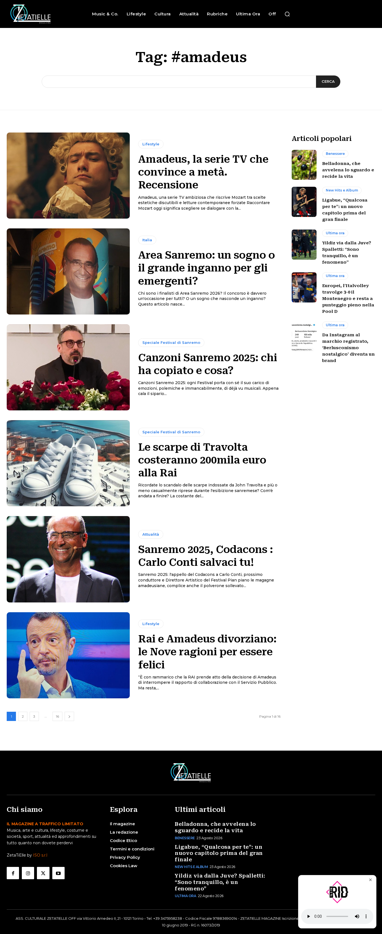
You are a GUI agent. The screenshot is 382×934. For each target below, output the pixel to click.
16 (57, 716)
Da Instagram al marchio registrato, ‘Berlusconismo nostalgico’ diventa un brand (348, 347)
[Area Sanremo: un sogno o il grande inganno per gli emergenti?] (68, 271)
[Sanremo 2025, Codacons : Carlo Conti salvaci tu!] (68, 559)
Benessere (335, 154)
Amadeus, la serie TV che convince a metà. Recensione (203, 172)
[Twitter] (43, 873)
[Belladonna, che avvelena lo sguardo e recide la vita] (304, 165)
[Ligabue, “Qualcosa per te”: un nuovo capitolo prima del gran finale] (304, 202)
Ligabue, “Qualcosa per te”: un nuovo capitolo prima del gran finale (219, 853)
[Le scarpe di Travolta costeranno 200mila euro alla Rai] (68, 463)
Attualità (150, 534)
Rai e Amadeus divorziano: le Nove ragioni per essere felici (207, 652)
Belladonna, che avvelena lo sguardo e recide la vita (348, 170)
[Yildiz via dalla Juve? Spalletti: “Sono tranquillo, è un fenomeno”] (304, 245)
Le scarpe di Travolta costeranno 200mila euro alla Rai (202, 460)
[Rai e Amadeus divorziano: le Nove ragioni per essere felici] (68, 655)
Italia (147, 240)
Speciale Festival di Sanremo (171, 342)
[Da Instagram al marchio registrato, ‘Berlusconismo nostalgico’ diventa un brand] (304, 336)
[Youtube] (58, 873)
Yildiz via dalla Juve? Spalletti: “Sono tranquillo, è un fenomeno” (220, 882)
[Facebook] (13, 873)
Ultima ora (335, 233)
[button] (287, 14)
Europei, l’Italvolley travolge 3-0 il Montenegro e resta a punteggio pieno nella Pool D (348, 298)
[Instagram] (28, 873)
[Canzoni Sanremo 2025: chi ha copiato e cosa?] (68, 367)
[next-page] (69, 716)
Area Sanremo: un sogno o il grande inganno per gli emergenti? (206, 268)
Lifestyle (150, 144)
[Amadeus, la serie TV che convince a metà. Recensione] (68, 176)
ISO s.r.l (40, 855)
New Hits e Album (342, 190)
